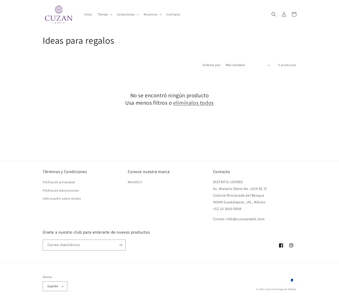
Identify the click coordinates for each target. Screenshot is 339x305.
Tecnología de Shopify (284, 289)
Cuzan (268, 289)
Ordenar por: (211, 65)
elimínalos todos (193, 102)
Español (53, 286)
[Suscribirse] (120, 245)
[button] (104, 14)
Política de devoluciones (61, 190)
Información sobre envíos (62, 198)
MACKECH (135, 182)
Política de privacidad (59, 182)
